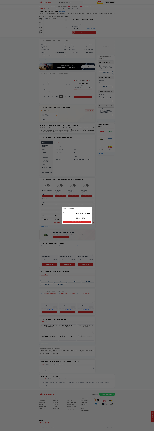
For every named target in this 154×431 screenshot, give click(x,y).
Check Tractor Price (77, 221)
